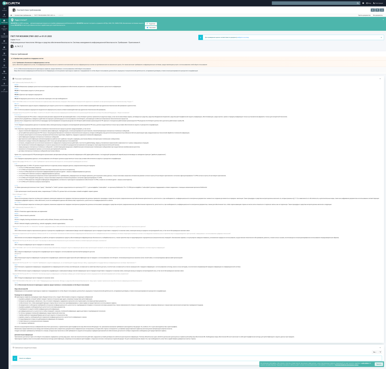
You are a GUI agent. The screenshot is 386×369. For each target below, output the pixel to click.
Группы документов (364, 15)
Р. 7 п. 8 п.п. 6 (18, 127)
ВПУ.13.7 (17, 103)
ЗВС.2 (16, 255)
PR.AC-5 (16, 96)
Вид (374, 352)
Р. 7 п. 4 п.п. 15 (18, 123)
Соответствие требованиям (22, 15)
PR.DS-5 (16, 88)
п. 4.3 (16, 189)
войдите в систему (243, 37)
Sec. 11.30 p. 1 (18, 196)
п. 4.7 (16, 163)
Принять (378, 364)
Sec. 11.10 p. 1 (18, 202)
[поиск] (357, 3)
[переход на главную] (11, 15)
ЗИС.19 (16, 242)
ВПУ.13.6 (17, 107)
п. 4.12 (16, 185)
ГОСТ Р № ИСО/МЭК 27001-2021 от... (45, 15)
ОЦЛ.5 (16, 265)
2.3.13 (16, 235)
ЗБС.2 (16, 249)
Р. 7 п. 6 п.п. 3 (18, 156)
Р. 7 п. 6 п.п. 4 (18, 114)
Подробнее (152, 24)
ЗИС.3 (16, 228)
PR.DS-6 (16, 84)
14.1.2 (16, 283)
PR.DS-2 (16, 92)
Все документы (378, 15)
